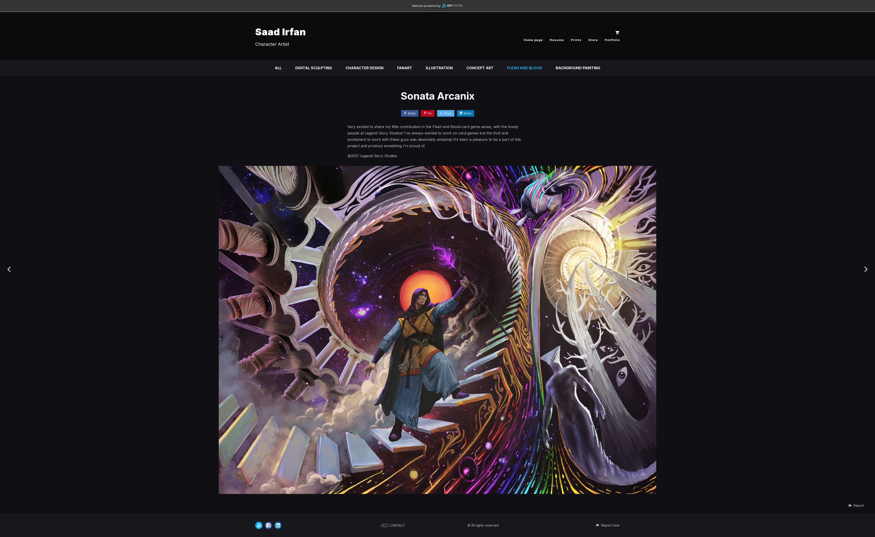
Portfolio (612, 40)
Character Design (364, 68)
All (278, 68)
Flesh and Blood (524, 68)
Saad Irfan (280, 32)
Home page (533, 40)
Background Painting (578, 68)
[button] (856, 505)
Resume (557, 40)
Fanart (404, 68)
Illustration (439, 68)
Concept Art (480, 68)
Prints (576, 40)
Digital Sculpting (313, 68)
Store (593, 40)
